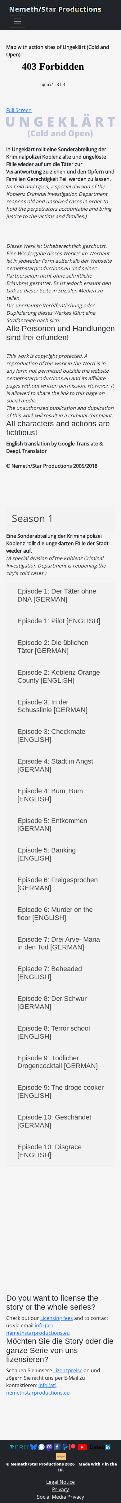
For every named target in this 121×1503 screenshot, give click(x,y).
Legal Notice (60, 1482)
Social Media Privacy (60, 1496)
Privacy (60, 1489)
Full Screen (19, 110)
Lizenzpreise (68, 1370)
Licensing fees (56, 1318)
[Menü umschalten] (17, 21)
